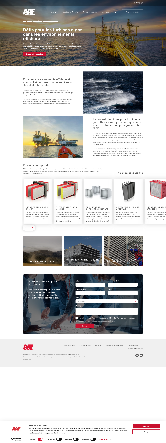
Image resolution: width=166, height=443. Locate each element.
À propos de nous (90, 12)
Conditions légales (133, 345)
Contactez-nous (132, 12)
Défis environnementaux (50, 21)
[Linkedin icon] (137, 355)
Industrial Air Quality (70, 12)
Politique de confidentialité (107, 318)
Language (139, 3)
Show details (104, 439)
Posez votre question (34, 54)
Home (24, 21)
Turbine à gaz (37, 21)
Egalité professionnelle (135, 348)
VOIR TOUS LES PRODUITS (130, 173)
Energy (54, 12)
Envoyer (85, 326)
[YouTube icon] (141, 355)
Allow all (146, 426)
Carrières (98, 345)
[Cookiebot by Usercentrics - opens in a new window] (16, 439)
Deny (146, 432)
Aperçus (105, 12)
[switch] (59, 439)
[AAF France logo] (29, 12)
